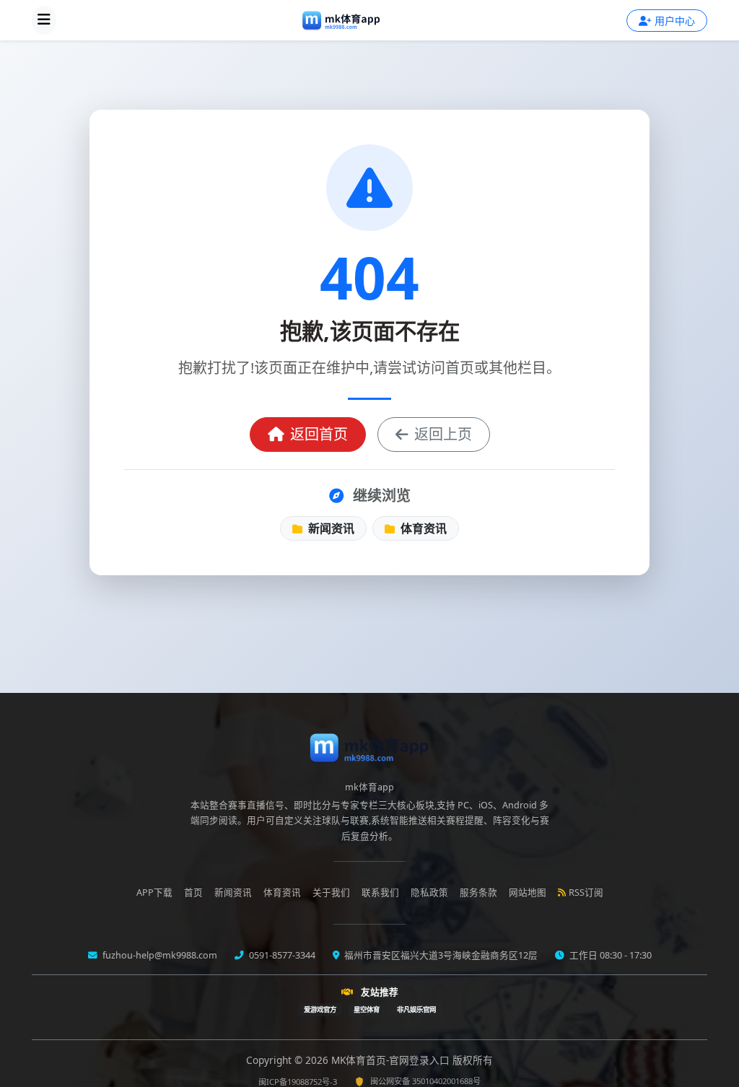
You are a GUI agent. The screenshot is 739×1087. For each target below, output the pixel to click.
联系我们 (380, 892)
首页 (193, 892)
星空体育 (367, 1009)
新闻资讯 (329, 528)
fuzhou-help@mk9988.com (158, 955)
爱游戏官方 (320, 1009)
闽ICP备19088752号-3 (297, 1081)
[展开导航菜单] (44, 20)
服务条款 (478, 892)
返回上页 (443, 434)
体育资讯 (422, 528)
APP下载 (154, 892)
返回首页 (319, 434)
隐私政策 (429, 892)
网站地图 (527, 892)
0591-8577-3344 (281, 955)
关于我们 (331, 892)
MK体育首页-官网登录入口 (391, 1060)
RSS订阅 (586, 892)
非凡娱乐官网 (416, 1009)
